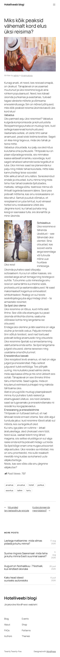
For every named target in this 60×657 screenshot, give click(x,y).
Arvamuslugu (27, 75)
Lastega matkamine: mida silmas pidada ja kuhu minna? (23, 542)
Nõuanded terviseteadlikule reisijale (16, 509)
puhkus (41, 485)
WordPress (51, 651)
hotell (31, 485)
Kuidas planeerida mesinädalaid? (41, 509)
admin (16, 75)
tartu (28, 490)
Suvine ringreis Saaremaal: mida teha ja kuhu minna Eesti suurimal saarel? (25, 555)
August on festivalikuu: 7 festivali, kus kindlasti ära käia (23, 567)
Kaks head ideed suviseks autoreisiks (16, 579)
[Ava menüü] (54, 4)
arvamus (9, 485)
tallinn (19, 490)
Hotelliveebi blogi (14, 4)
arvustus (21, 485)
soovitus (9, 490)
